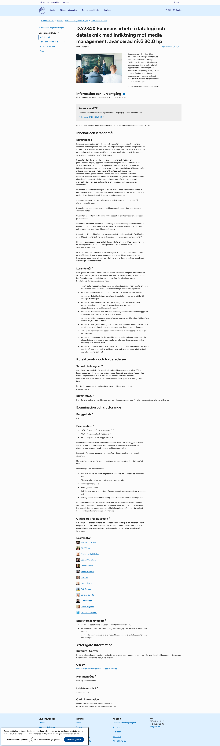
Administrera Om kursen (172, 47)
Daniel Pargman (87, 606)
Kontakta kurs (118, 727)
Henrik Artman (87, 583)
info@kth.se (155, 727)
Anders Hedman (87, 571)
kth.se (42, 2)
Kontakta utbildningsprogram (124, 722)
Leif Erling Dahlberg (89, 612)
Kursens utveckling (47, 46)
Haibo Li (84, 577)
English (179, 10)
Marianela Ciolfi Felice (90, 554)
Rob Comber (86, 589)
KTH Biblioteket (119, 741)
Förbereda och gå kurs (49, 42)
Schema (79, 722)
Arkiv (42, 51)
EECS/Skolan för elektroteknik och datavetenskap (96, 669)
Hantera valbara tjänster (17, 739)
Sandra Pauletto (87, 595)
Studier (60, 20)
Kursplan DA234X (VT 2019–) (93, 117)
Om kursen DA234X (99, 20)
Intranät (66, 2)
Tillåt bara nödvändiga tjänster (47, 739)
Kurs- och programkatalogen (76, 20)
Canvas (79, 727)
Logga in (177, 2)
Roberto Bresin (87, 565)
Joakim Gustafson (88, 560)
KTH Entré (117, 736)
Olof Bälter (85, 548)
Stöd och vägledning (46, 727)
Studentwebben (53, 2)
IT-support (117, 732)
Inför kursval (45, 37)
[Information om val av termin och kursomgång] (124, 94)
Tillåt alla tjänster (74, 739)
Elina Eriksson (86, 601)
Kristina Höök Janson (89, 542)
